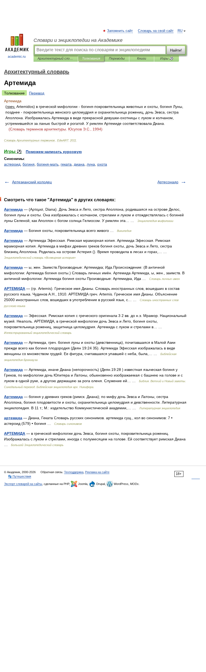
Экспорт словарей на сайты (23, 483)
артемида (13, 418)
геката (66, 164)
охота (102, 164)
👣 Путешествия (19, 476)
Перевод (36, 93)
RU (180, 31)
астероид (12, 164)
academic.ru (17, 57)
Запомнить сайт (120, 31)
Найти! (176, 50)
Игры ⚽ (166, 58)
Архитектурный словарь (56, 58)
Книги (141, 58)
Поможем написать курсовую (54, 151)
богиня (29, 164)
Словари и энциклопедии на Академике (78, 40)
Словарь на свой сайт (156, 31)
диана (79, 164)
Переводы (117, 58)
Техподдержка (73, 472)
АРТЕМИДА (14, 288)
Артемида (13, 209)
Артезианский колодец (32, 182)
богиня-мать (47, 164)
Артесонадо (167, 182)
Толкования (91, 58)
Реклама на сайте (97, 472)
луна (91, 164)
